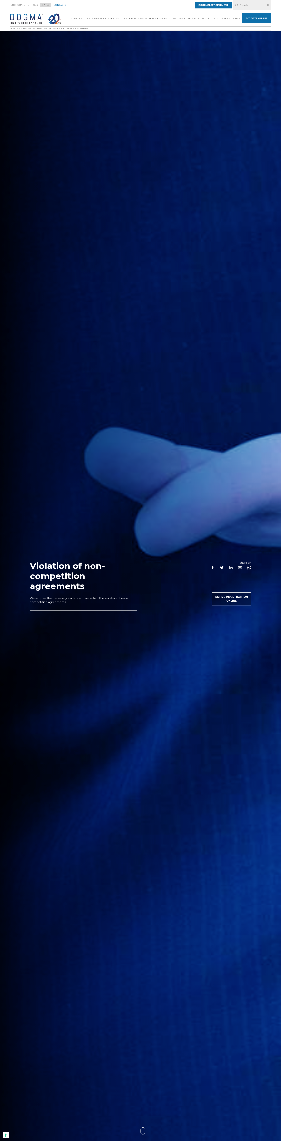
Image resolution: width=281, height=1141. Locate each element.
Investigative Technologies (148, 18)
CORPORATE (17, 5)
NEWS (236, 18)
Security (193, 18)
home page (15, 28)
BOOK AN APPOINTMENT (213, 5)
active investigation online (231, 598)
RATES (45, 5)
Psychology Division (215, 18)
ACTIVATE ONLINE (256, 18)
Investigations (80, 18)
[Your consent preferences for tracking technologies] (6, 1135)
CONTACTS (60, 5)
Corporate (42, 28)
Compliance (177, 18)
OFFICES (32, 5)
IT (268, 5)
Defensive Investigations (109, 18)
